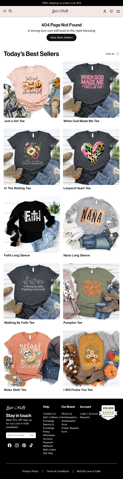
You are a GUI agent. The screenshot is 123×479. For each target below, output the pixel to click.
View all (110, 53)
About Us (67, 413)
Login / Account (89, 413)
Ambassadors (69, 417)
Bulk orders (49, 449)
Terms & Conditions (58, 471)
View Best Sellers (61, 37)
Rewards (85, 417)
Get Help (48, 453)
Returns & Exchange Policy (48, 428)
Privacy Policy (30, 471)
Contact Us (49, 413)
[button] (31, 435)
